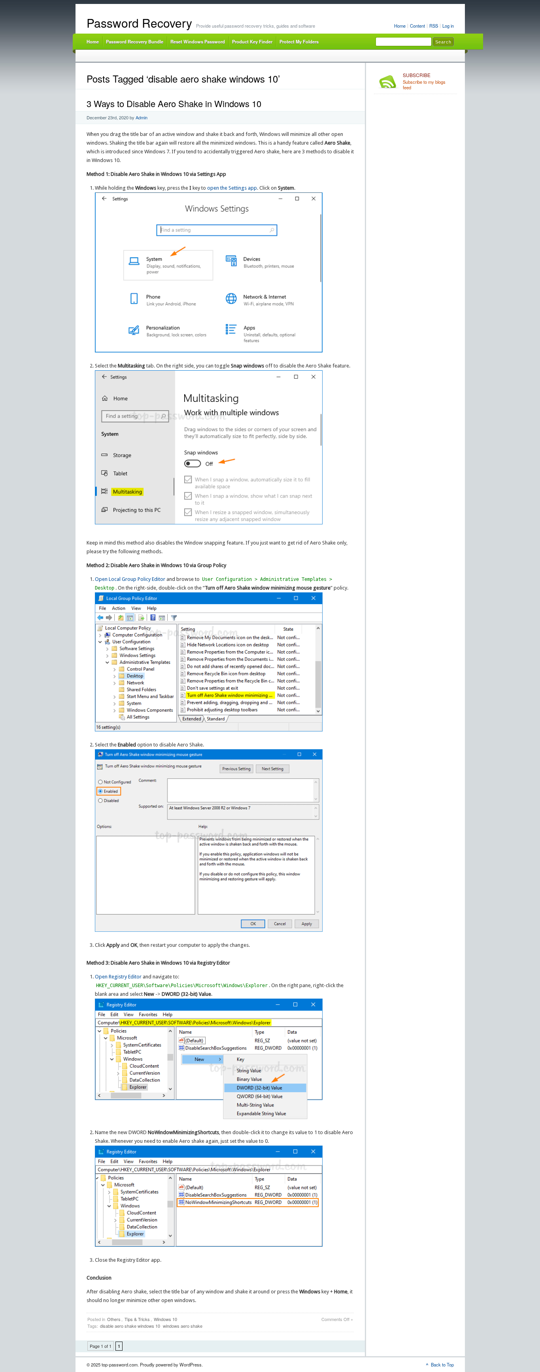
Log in (448, 26)
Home (400, 26)
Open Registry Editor (118, 977)
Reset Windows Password (197, 41)
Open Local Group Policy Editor (130, 579)
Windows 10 (165, 1319)
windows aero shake (182, 1326)
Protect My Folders (299, 41)
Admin (141, 117)
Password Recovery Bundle (134, 41)
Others (114, 1319)
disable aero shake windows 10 (130, 1326)
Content (417, 26)
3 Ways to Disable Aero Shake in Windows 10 (174, 103)
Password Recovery (139, 22)
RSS (433, 26)
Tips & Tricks (137, 1319)
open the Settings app (232, 188)
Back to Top (442, 1364)
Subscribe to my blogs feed (424, 81)
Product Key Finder (252, 41)
